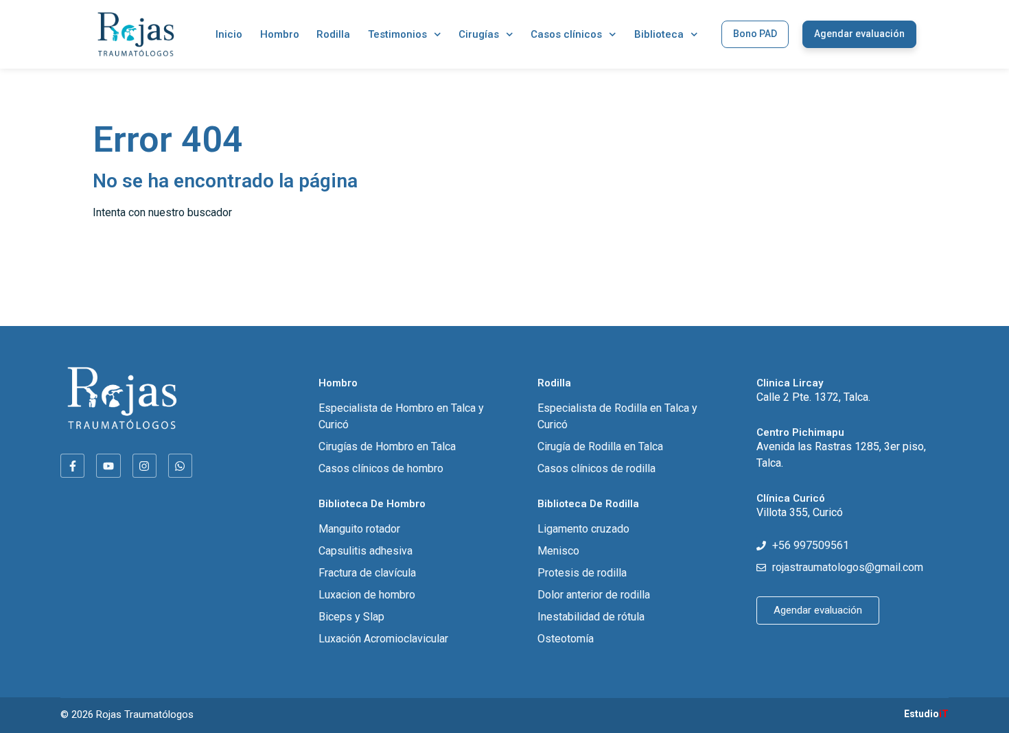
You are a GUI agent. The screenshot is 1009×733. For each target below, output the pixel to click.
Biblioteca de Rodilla (588, 504)
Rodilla (333, 34)
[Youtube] (108, 466)
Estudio (926, 713)
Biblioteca (659, 34)
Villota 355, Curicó (799, 512)
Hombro (279, 34)
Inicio (229, 34)
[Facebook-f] (72, 466)
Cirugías (479, 34)
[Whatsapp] (180, 466)
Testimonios (397, 34)
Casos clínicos (566, 34)
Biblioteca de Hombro (372, 504)
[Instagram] (144, 466)
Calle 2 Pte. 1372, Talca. (813, 397)
